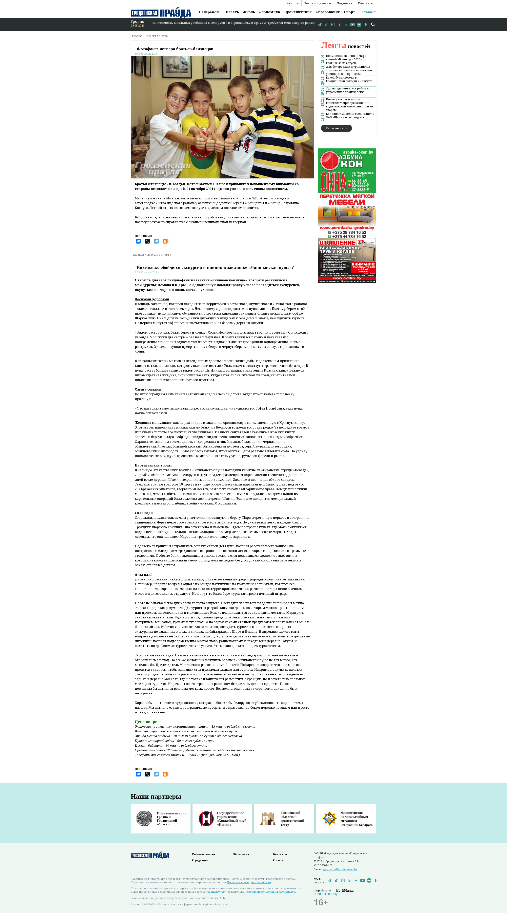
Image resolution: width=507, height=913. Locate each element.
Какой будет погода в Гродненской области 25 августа (349, 79)
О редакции (200, 860)
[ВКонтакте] (138, 241)
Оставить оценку (325, 894)
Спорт (349, 11)
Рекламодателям (317, 3)
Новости (150, 36)
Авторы (293, 3)
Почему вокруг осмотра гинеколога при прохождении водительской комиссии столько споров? (349, 105)
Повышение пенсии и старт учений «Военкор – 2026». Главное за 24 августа (346, 59)
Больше (366, 12)
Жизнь (249, 11)
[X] (147, 241)
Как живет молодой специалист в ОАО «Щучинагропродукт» (350, 115)
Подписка (344, 3)
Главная (136, 36)
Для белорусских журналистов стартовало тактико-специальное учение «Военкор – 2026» (349, 70)
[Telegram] (156, 241)
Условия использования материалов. (271, 891)
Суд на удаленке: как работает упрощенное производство (348, 90)
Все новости (334, 128)
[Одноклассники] (165, 241)
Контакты (365, 3)
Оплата (278, 860)
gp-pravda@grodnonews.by (340, 869)
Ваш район (209, 12)
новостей (345, 46)
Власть (232, 11)
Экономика (269, 11)
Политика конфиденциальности (249, 882)
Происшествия (298, 11)
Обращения (241, 854)
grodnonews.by (215, 891)
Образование (328, 11)
